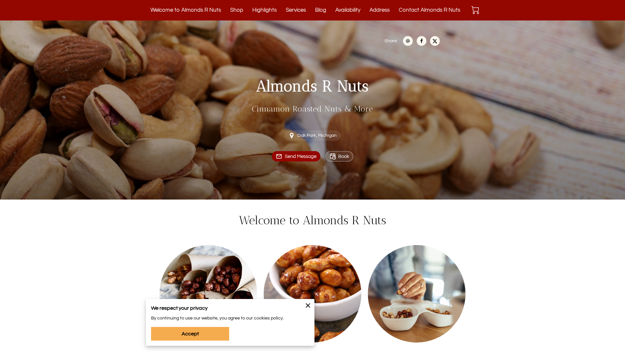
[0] (475, 10)
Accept (190, 333)
